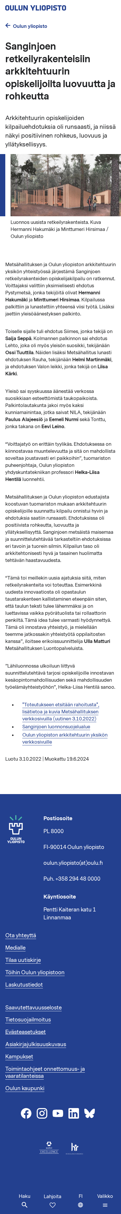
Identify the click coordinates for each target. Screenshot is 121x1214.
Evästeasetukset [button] (25, 1032)
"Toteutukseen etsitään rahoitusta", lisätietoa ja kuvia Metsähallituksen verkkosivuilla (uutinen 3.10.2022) (60, 712)
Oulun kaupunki (24, 1088)
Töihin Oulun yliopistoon (35, 972)
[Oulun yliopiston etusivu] (54, 6)
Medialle (15, 948)
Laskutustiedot (24, 985)
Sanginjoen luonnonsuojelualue (56, 727)
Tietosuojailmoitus (28, 1020)
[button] (105, 1201)
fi (87, 1203)
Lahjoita (52, 1196)
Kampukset (19, 1057)
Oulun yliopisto (30, 26)
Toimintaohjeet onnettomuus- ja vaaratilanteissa (45, 1072)
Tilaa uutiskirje (23, 960)
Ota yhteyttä (20, 935)
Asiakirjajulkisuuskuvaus (35, 1044)
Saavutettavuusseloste (33, 1008)
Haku (24, 1196)
